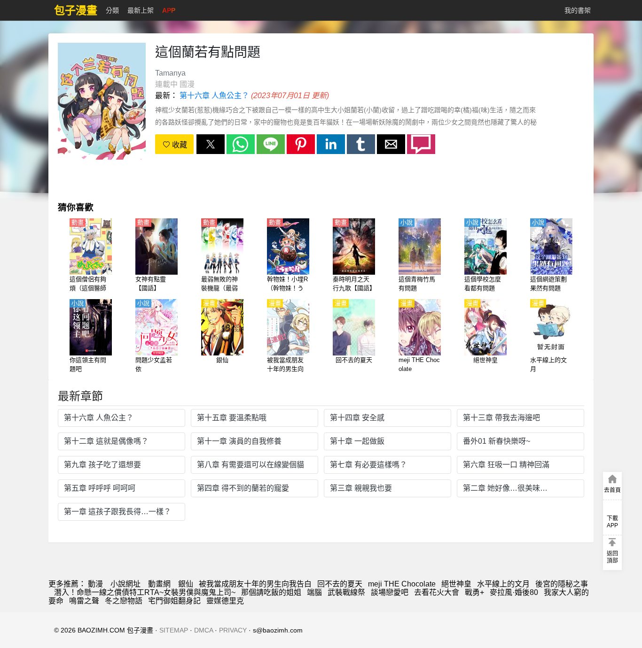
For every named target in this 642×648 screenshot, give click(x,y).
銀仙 (185, 584)
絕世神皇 (456, 584)
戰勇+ (474, 592)
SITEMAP (173, 630)
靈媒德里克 (225, 601)
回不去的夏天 (339, 584)
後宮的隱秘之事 (561, 584)
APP (168, 10)
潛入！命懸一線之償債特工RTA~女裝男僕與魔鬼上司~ (144, 592)
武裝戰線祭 (346, 592)
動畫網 (159, 584)
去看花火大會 (436, 592)
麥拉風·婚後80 (514, 592)
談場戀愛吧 (389, 592)
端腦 (314, 592)
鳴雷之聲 (84, 601)
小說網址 (125, 584)
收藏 (178, 145)
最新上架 (140, 10)
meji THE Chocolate (402, 584)
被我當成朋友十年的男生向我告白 (255, 584)
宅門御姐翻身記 (174, 601)
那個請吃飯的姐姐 (271, 592)
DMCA (203, 630)
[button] (210, 144)
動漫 (95, 584)
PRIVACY (233, 630)
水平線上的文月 (503, 584)
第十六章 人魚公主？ (214, 96)
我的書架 (577, 10)
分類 (112, 10)
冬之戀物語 (123, 601)
